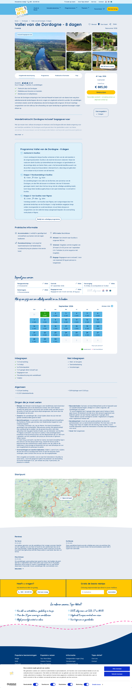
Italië (16, 661)
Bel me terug (112, 9)
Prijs (77, 75)
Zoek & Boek (36, 9)
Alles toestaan (117, 668)
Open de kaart (67, 498)
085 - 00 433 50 (26, 592)
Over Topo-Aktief (83, 2)
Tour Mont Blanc (45, 658)
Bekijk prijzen (101, 92)
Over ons (95, 658)
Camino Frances (45, 661)
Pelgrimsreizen (70, 8)
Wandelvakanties (53, 8)
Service (93, 2)
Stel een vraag (43, 592)
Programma (45, 75)
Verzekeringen (71, 661)
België (17, 658)
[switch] (52, 684)
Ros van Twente (45, 664)
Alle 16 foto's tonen (107, 66)
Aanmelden (112, 592)
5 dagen (100, 114)
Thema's (84, 8)
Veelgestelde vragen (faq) (75, 658)
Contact (101, 2)
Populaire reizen (47, 655)
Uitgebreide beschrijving (27, 75)
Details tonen (96, 684)
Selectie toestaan (117, 674)
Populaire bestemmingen (26, 655)
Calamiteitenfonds (72, 664)
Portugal (18, 664)
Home (16, 21)
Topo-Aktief (97, 655)
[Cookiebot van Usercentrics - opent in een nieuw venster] (11, 684)
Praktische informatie (62, 75)
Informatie (70, 655)
